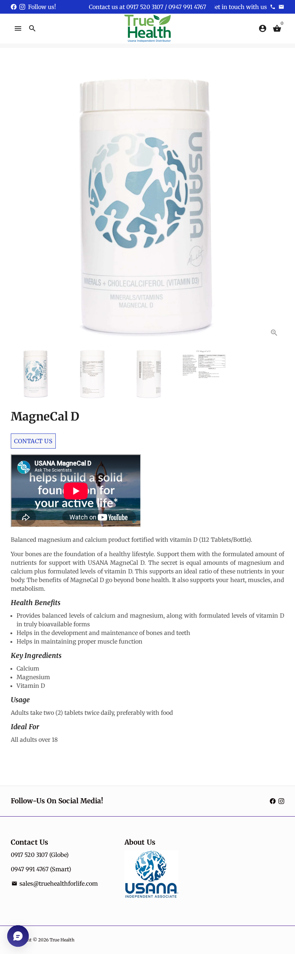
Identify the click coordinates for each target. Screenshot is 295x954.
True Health (62, 939)
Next (274, 206)
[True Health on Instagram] (22, 6)
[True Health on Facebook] (14, 6)
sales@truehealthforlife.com (55, 883)
